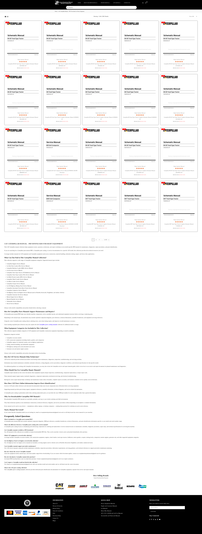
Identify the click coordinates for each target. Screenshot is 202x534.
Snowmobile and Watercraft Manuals (110, 515)
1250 (105, 239)
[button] (145, 2)
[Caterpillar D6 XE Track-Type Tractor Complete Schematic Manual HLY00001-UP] (23, 39)
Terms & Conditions (58, 510)
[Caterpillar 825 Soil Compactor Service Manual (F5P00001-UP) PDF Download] (62, 146)
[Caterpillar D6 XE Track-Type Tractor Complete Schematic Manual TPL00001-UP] (101, 39)
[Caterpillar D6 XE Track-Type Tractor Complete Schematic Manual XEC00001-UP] (23, 200)
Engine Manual (105, 2)
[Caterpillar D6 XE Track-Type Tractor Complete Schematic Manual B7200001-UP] (179, 39)
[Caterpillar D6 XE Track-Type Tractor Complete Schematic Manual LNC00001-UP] (179, 93)
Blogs (54, 520)
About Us (55, 503)
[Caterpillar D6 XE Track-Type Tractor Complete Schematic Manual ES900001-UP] (140, 39)
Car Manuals (104, 508)
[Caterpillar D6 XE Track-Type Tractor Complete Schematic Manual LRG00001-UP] (179, 146)
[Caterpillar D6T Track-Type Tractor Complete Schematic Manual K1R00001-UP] (101, 200)
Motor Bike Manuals (106, 510)
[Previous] (52, 486)
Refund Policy (56, 508)
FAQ (54, 513)
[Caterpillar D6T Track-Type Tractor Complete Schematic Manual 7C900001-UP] (179, 200)
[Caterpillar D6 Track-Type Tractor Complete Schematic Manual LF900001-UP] (101, 93)
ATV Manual (116, 2)
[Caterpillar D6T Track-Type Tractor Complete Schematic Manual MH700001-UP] (140, 200)
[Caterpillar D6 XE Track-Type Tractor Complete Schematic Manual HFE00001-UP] (62, 39)
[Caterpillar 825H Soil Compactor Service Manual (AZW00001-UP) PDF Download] (62, 200)
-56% (46, 129)
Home (79, 2)
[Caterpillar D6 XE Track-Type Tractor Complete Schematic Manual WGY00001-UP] (140, 146)
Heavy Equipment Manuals (108, 503)
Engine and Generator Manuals (109, 506)
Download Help (57, 515)
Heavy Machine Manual (90, 2)
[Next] (149, 486)
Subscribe (153, 511)
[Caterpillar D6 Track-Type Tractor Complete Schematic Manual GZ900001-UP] (62, 93)
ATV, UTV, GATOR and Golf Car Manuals (112, 513)
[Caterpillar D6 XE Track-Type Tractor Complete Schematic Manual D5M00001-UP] (101, 146)
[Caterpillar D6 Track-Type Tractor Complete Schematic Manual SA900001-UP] (140, 93)
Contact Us (127, 2)
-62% (7, 22)
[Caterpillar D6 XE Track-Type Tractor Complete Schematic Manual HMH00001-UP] (23, 146)
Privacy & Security (57, 506)
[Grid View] (5, 16)
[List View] (8, 16)
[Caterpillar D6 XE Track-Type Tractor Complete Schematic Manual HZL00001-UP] (23, 93)
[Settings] (142, 2)
